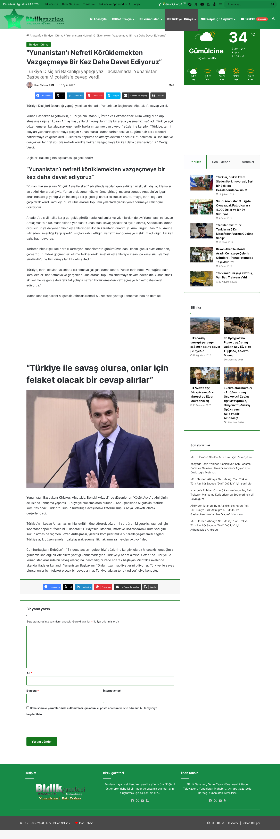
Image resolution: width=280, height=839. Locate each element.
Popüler (195, 162)
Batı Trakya (124, 19)
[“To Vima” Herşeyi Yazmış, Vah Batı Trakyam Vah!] (201, 278)
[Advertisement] (100, 332)
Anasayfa (100, 19)
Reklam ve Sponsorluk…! (114, 4)
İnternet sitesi (112, 690)
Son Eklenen (221, 162)
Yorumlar (247, 162)
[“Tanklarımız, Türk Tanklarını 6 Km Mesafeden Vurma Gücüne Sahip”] (201, 230)
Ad (29, 673)
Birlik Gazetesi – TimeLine (78, 4)
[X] (137, 800)
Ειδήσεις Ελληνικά (219, 19)
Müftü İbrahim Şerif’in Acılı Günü (210, 457)
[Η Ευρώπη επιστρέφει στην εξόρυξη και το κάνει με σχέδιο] (205, 325)
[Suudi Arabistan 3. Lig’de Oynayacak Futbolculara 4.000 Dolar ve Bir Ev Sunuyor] (201, 206)
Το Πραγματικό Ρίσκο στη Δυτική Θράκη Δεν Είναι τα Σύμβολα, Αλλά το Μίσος (237, 346)
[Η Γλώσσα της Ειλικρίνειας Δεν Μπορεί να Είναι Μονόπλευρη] (205, 375)
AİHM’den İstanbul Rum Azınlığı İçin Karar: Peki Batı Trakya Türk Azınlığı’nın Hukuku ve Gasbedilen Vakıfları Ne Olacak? (219, 510)
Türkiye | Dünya (182, 19)
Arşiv (137, 4)
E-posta (32, 690)
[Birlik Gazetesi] (34, 18)
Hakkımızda (51, 4)
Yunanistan (151, 19)
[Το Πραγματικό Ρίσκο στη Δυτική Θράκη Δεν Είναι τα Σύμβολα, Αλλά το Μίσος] (239, 325)
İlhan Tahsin (41, 85)
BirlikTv (255, 19)
